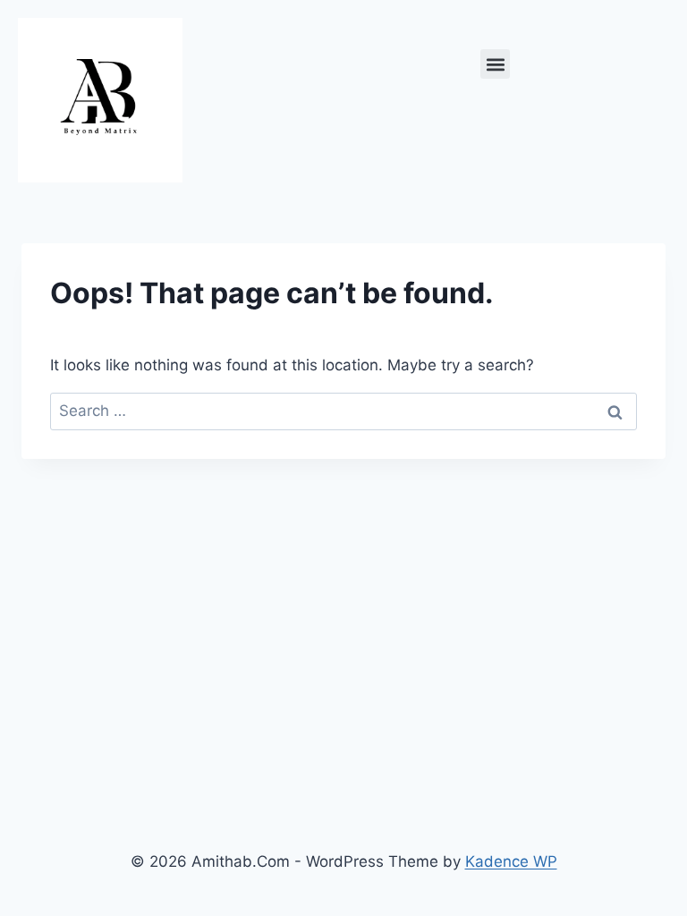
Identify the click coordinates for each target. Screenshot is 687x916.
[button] (495, 64)
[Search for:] (343, 411)
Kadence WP (511, 861)
